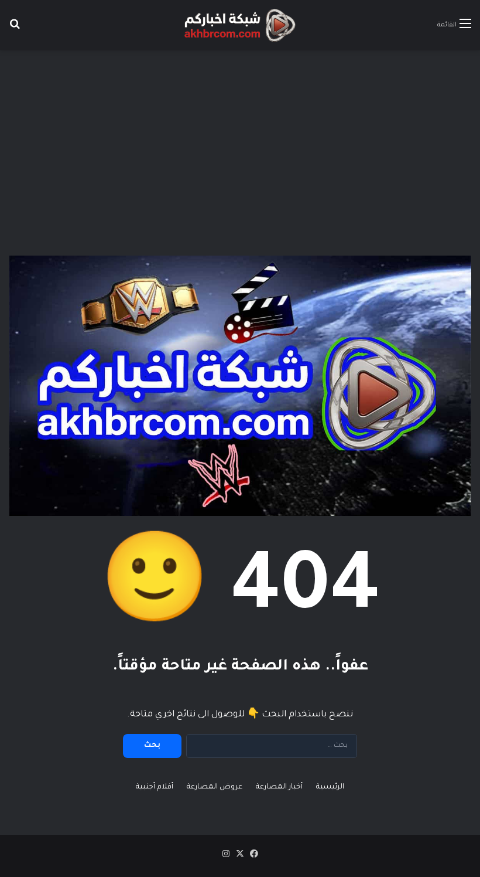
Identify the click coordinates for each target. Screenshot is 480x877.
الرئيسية (330, 787)
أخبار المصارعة (279, 787)
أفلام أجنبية (154, 787)
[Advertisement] (240, 144)
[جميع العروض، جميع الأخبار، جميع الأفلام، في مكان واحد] (240, 25)
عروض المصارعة (214, 787)
